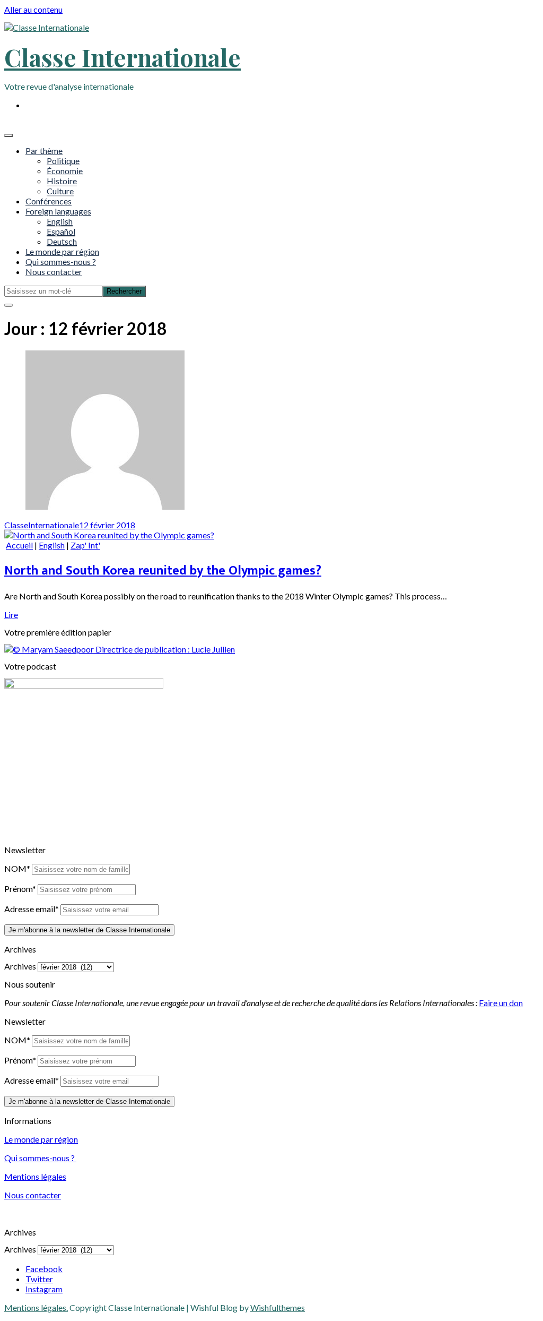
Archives (20, 966)
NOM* (17, 868)
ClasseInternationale (41, 525)
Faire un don (501, 1003)
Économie (65, 171)
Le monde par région (62, 251)
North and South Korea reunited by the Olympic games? (162, 570)
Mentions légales (35, 1176)
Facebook (44, 1269)
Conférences (48, 201)
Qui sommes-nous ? (60, 261)
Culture (60, 191)
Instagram (44, 1289)
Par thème (44, 150)
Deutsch (62, 241)
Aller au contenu (33, 9)
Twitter (39, 1279)
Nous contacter (53, 272)
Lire (11, 615)
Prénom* (20, 888)
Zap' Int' (85, 545)
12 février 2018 (107, 525)
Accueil (19, 545)
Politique (63, 161)
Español (61, 231)
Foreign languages (58, 211)
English (60, 221)
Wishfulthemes (277, 1307)
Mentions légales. (36, 1307)
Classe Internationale (122, 57)
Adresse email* (31, 909)
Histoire (62, 181)
